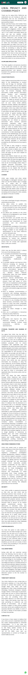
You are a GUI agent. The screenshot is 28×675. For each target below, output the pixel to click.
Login (25, 3)
